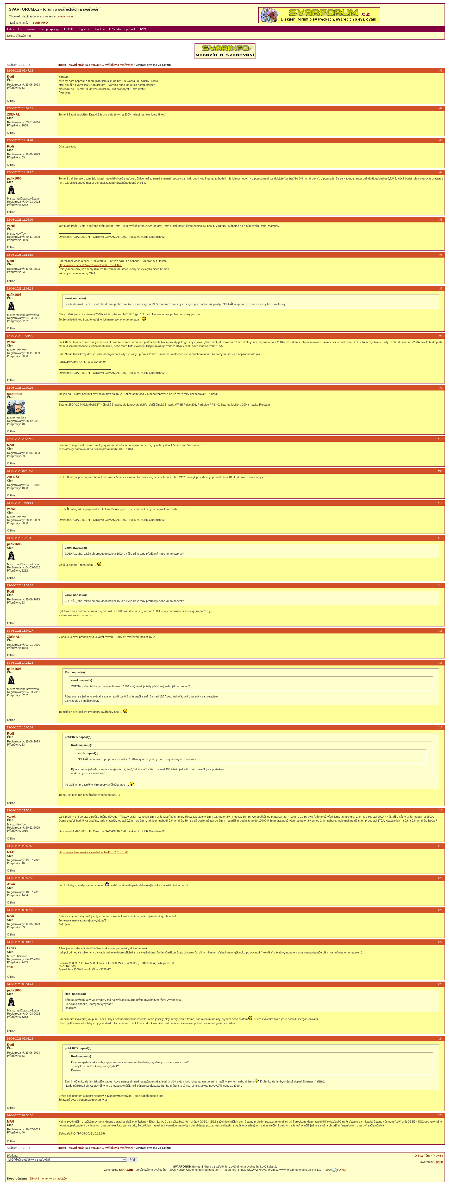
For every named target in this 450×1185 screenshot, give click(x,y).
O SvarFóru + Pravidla (429, 1155)
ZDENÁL (13, 114)
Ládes (11, 948)
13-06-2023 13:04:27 (20, 630)
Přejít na (12, 1155)
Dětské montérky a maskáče (48, 1178)
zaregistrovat (64, 16)
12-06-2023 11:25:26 (20, 219)
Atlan (11, 884)
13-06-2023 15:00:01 (20, 727)
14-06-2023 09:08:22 (20, 1038)
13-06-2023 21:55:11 (20, 810)
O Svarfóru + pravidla (122, 29)
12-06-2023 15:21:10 (20, 335)
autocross (14, 394)
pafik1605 (14, 178)
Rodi (10, 77)
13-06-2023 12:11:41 (20, 538)
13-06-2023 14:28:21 (20, 662)
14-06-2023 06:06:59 (20, 910)
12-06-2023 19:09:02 (20, 387)
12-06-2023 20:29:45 (20, 438)
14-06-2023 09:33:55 (20, 1115)
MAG (10, 852)
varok (11, 226)
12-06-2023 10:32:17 (20, 108)
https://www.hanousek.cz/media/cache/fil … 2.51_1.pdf (93, 852)
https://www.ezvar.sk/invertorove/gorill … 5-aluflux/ (90, 265)
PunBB (438, 1161)
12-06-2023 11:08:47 (20, 172)
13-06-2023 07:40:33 (20, 470)
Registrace (84, 29)
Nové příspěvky (49, 29)
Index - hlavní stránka (21, 29)
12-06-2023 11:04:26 (20, 140)
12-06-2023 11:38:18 (20, 254)
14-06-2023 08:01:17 (20, 942)
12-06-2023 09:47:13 (20, 70)
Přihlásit (100, 29)
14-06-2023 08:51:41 (20, 984)
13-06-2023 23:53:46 (20, 846)
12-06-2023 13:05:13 (20, 288)
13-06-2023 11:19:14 (20, 502)
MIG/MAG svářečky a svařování (112, 64)
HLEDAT (68, 29)
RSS (143, 29)
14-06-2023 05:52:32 (20, 878)
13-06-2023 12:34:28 (20, 585)
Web (10, 966)
